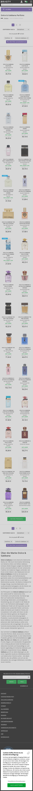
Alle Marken (5, 709)
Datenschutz (5, 737)
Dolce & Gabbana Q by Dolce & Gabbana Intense (25, 286)
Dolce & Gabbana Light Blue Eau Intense (8, 128)
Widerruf (4, 724)
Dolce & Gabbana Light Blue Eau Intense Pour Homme (25, 96)
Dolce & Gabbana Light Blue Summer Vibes (8, 254)
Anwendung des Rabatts (8, 727)
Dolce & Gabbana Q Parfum (25, 441)
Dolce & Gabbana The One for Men (24, 317)
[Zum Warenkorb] (25, 2)
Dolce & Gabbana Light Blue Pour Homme (8, 191)
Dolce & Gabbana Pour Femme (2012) (24, 472)
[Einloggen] (22, 2)
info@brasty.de (24, 686)
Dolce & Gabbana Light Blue (25, 65)
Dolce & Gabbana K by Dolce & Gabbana (25, 190)
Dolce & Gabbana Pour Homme (8, 95)
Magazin (3, 715)
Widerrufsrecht (6, 703)
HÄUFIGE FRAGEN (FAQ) (7, 696)
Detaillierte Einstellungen (16, 781)
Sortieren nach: (9, 29)
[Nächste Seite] (20, 25)
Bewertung (4, 712)
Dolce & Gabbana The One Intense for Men (24, 160)
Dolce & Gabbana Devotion (8, 65)
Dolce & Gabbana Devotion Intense (25, 222)
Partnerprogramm (7, 721)
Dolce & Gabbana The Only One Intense (8, 317)
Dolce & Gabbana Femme (25, 127)
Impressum (4, 731)
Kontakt (3, 693)
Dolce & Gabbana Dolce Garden (25, 411)
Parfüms (6, 18)
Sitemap (3, 706)
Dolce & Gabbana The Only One (8, 348)
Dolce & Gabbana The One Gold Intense (8, 222)
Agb (2, 734)
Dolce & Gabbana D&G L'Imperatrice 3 (8, 160)
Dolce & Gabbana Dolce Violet (8, 503)
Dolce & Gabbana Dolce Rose (8, 441)
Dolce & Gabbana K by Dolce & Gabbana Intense (25, 380)
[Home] (2, 18)
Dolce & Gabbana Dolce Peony (8, 285)
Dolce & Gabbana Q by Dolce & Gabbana (8, 379)
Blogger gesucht (6, 718)
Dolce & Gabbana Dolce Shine (25, 253)
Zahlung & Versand (7, 699)
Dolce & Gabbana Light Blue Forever (8, 411)
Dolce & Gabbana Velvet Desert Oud (24, 503)
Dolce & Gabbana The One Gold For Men (8, 472)
